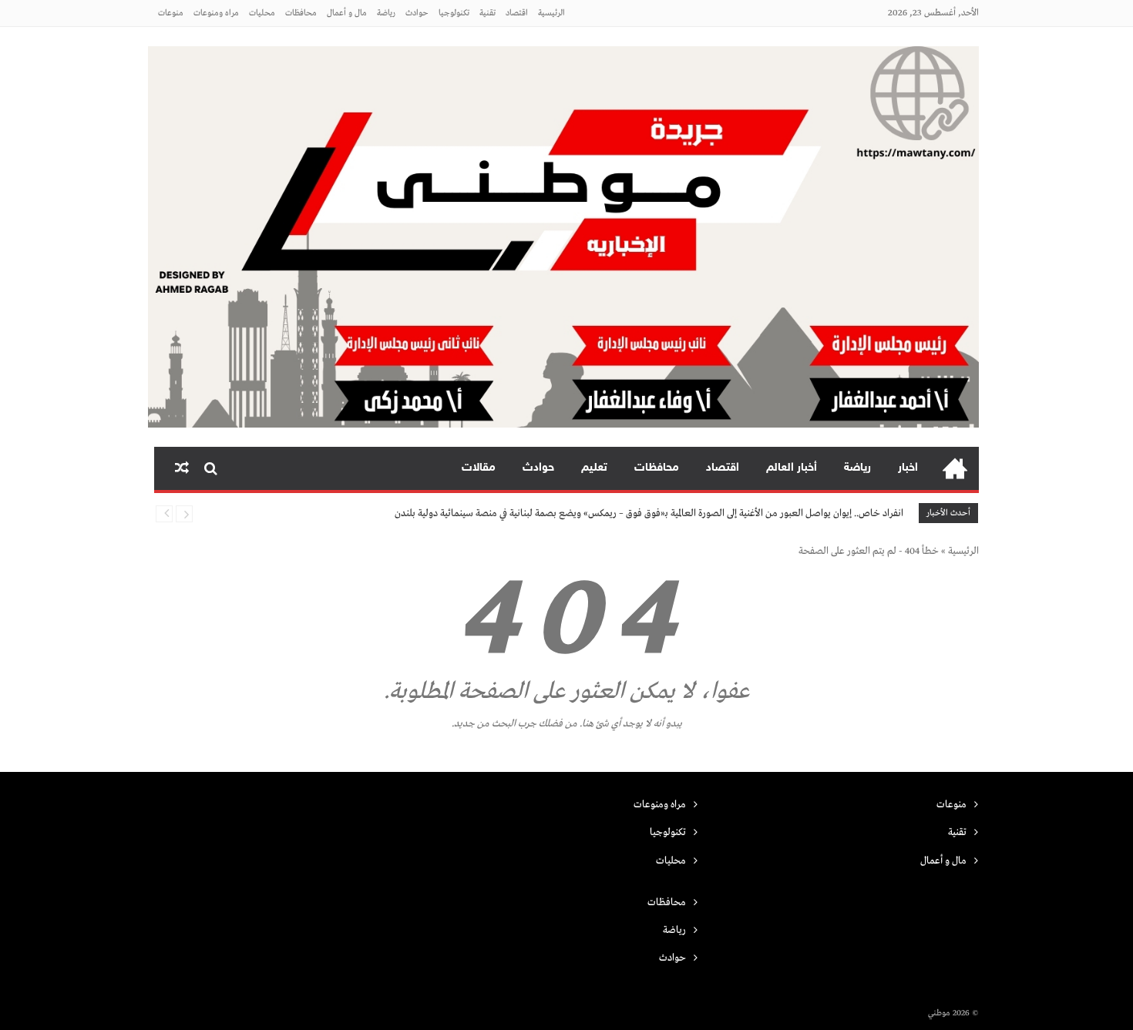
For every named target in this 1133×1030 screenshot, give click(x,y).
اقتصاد (517, 13)
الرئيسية (551, 13)
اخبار (908, 468)
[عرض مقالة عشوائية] (182, 468)
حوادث (417, 13)
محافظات (301, 13)
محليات (262, 13)
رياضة (386, 13)
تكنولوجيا (454, 13)
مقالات (479, 468)
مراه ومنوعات (216, 13)
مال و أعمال (347, 13)
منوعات (170, 13)
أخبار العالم (791, 468)
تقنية (487, 13)
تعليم (594, 468)
